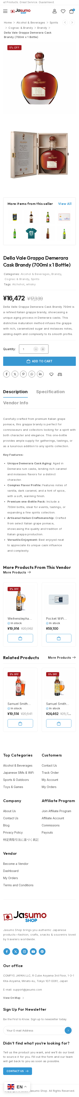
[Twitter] (15, 374)
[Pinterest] (23, 374)
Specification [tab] (50, 391)
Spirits (54, 22)
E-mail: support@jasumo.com (22, 989)
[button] (5, 11)
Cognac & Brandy (20, 27)
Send (68, 1030)
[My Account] (54, 11)
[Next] (72, 22)
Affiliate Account (53, 818)
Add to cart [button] (20, 638)
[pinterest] (42, 951)
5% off (14, 47)
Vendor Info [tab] (15, 402)
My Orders (49, 787)
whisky (31, 284)
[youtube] (33, 951)
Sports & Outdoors (16, 780)
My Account (50, 780)
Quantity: (9, 349)
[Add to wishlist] (51, 374)
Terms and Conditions (18, 885)
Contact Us (49, 765)
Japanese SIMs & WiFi (18, 772)
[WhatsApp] (31, 374)
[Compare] (60, 374)
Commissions (51, 825)
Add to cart (42, 361)
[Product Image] (39, 78)
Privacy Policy (13, 832)
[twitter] (15, 951)
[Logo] (21, 11)
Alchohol (18, 284)
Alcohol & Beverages (30, 22)
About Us (9, 811)
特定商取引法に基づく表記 (20, 839)
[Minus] (35, 349)
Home (8, 22)
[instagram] (24, 951)
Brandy (42, 27)
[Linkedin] (40, 374)
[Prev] (65, 22)
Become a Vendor (15, 863)
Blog (6, 825)
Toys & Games (13, 787)
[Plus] (42, 349)
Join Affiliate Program (56, 811)
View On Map (11, 998)
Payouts (47, 832)
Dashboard (11, 871)
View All (64, 204)
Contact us (15, 1071)
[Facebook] (6, 374)
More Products (14, 572)
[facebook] (6, 951)
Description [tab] (15, 391)
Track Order (50, 772)
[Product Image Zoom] (69, 107)
